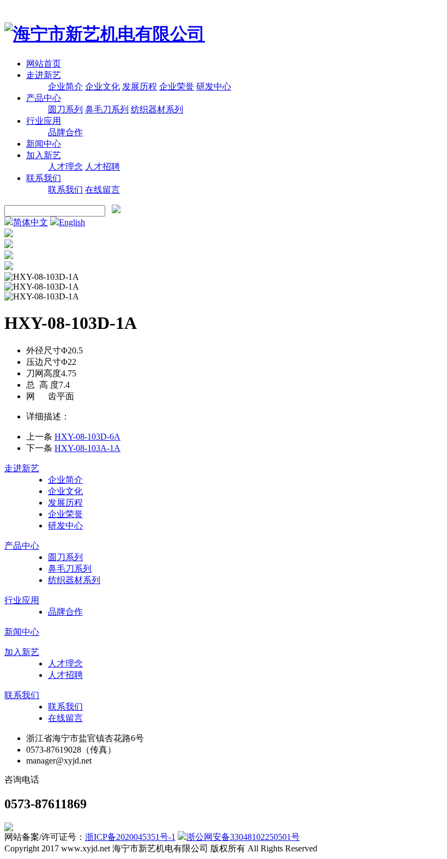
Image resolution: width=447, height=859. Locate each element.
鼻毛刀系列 (107, 109)
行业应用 (43, 120)
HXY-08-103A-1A (87, 448)
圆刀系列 (65, 109)
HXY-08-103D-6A (87, 436)
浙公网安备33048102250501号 (243, 837)
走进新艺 (43, 75)
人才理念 (65, 166)
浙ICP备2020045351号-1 (130, 837)
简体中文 (30, 222)
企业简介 (65, 86)
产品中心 (43, 98)
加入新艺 (43, 155)
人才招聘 (102, 166)
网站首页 (43, 63)
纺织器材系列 (157, 109)
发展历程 (139, 86)
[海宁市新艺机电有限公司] (104, 34)
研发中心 (213, 86)
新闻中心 (43, 143)
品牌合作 (65, 132)
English (72, 222)
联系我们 (43, 178)
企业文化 (102, 86)
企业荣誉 (176, 86)
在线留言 (102, 189)
